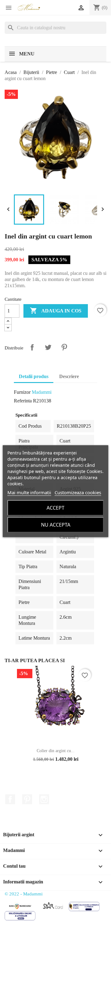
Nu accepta (55, 524)
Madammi (41, 392)
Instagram (44, 799)
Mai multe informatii (29, 492)
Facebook (10, 799)
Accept (55, 507)
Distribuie (32, 347)
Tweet (48, 347)
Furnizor (22, 392)
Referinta (23, 400)
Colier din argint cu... (56, 750)
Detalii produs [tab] (33, 376)
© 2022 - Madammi (24, 893)
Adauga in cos (55, 310)
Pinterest (64, 347)
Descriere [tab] (69, 376)
